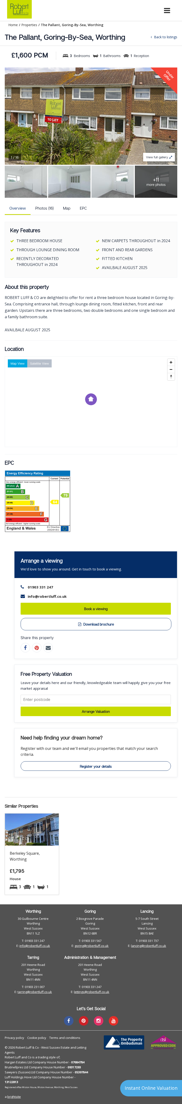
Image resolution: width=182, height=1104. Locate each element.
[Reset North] (171, 376)
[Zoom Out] (171, 369)
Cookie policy (36, 1038)
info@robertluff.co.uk (34, 946)
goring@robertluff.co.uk (92, 946)
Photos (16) (44, 208)
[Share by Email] (48, 647)
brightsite (14, 1096)
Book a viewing (96, 609)
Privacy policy (14, 1038)
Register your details (96, 766)
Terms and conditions (64, 1038)
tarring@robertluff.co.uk (35, 992)
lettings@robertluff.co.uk (91, 992)
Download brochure (98, 624)
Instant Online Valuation (151, 1088)
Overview (17, 208)
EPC (83, 208)
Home (13, 25)
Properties (29, 25)
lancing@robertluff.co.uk (148, 946)
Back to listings (165, 37)
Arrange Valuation (96, 711)
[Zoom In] (171, 362)
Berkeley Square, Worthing (25, 856)
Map (66, 208)
